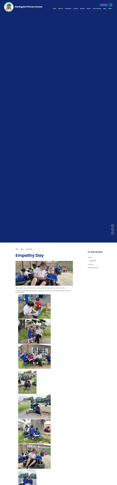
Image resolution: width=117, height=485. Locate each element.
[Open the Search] (110, 4)
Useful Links (104, 5)
